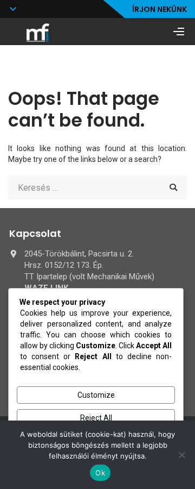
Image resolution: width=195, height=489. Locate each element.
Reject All (96, 417)
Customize (96, 395)
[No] (181, 454)
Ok (100, 472)
